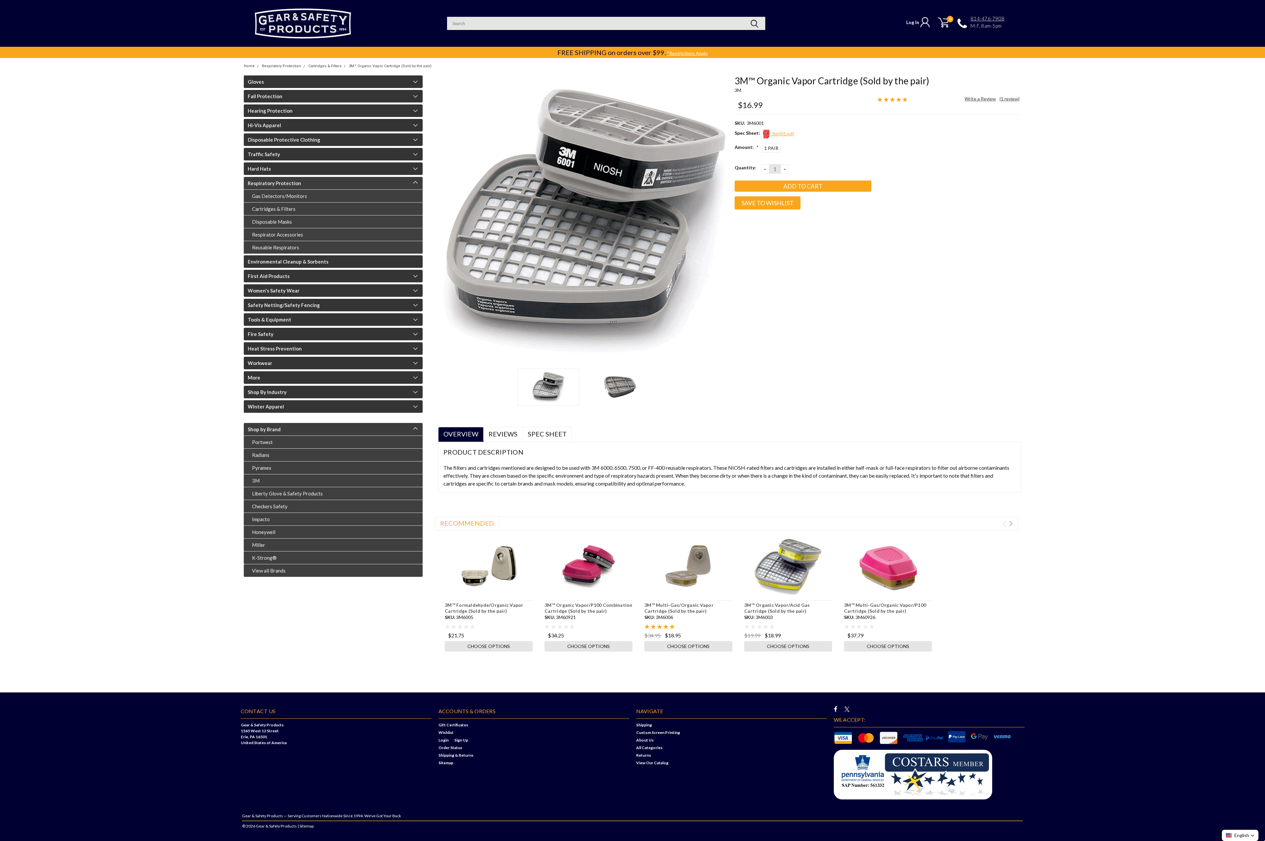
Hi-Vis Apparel (264, 125)
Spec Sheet (547, 434)
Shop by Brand (264, 429)
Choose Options (488, 646)
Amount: (747, 147)
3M (256, 481)
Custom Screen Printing (658, 732)
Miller (258, 545)
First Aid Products (269, 276)
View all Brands (269, 571)
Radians (260, 455)
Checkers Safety (270, 506)
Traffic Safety (264, 154)
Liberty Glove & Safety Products (287, 493)
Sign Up (461, 740)
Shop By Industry (267, 392)
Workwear (260, 363)
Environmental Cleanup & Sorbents (288, 262)
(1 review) (1009, 98)
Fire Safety (260, 334)
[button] (1240, 835)
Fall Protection (265, 96)
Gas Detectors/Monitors (279, 196)
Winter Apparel (266, 406)
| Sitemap (305, 826)
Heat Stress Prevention (275, 348)
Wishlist (446, 732)
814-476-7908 (987, 18)
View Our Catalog (652, 762)
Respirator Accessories (277, 235)
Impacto (261, 519)
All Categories (649, 747)
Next (721, 220)
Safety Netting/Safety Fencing (284, 305)
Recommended (467, 523)
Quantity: (745, 167)
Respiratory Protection (281, 66)
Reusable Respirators (275, 247)
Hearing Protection (270, 111)
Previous (446, 220)
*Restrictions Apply (687, 53)
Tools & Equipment (269, 319)
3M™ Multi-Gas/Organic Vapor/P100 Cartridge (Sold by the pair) (885, 608)
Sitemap (445, 762)
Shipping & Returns (455, 755)
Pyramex (261, 468)
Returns (643, 755)
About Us (645, 740)
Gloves (256, 82)
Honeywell (263, 532)
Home (249, 66)
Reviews (503, 434)
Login (443, 740)
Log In (912, 22)
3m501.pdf (782, 133)
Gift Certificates (453, 724)
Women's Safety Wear (273, 291)
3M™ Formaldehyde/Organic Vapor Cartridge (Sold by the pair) (484, 608)
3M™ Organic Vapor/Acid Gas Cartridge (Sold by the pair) (777, 608)
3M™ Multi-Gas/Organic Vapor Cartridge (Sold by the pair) (679, 608)
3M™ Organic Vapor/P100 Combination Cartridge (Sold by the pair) (588, 608)
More (254, 377)
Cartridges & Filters (325, 66)
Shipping (644, 724)
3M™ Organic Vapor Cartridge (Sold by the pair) (390, 66)
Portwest (262, 442)
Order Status (450, 747)
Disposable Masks (272, 222)
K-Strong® (264, 558)
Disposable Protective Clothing (284, 140)
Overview (460, 434)
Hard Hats (259, 169)
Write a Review (980, 98)
